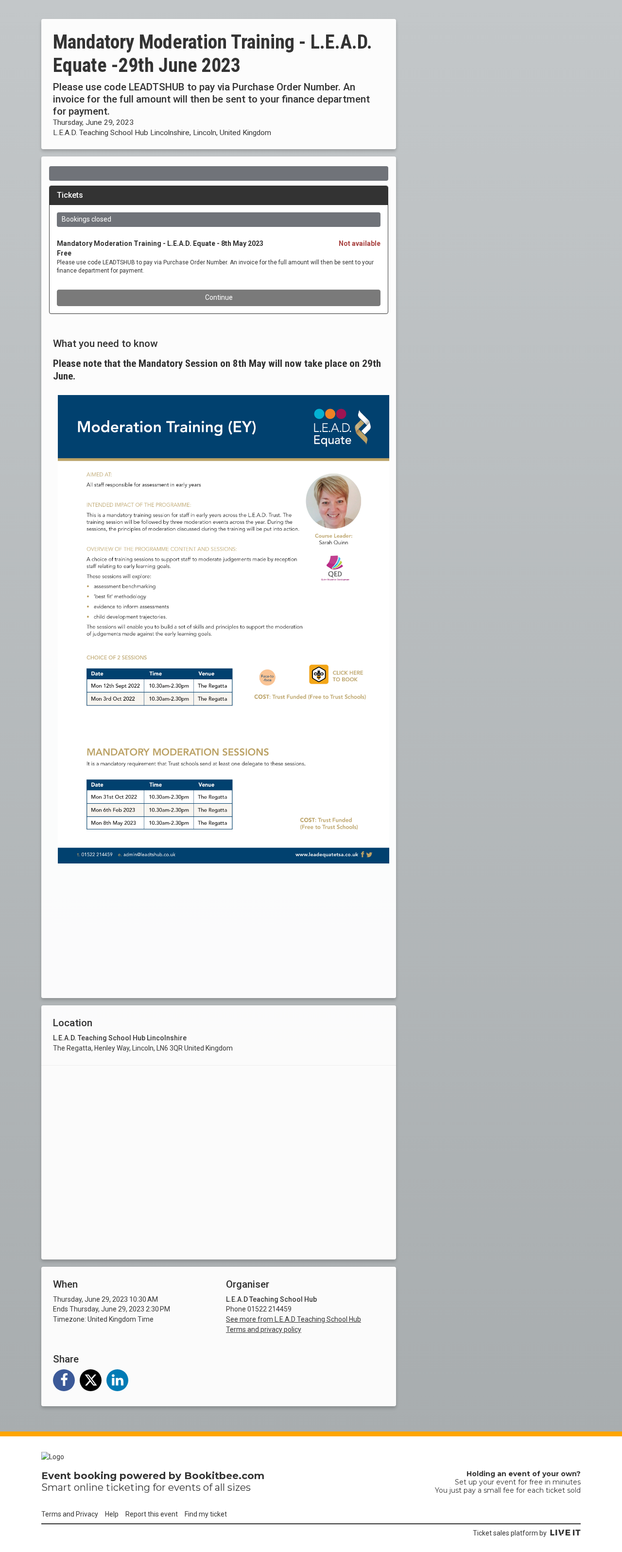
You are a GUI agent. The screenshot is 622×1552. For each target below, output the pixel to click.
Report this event (151, 1514)
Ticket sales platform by (510, 1533)
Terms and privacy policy (263, 1329)
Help (112, 1514)
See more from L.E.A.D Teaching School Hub (293, 1319)
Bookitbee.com (224, 1476)
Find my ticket (206, 1514)
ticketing (128, 1487)
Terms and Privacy (69, 1514)
